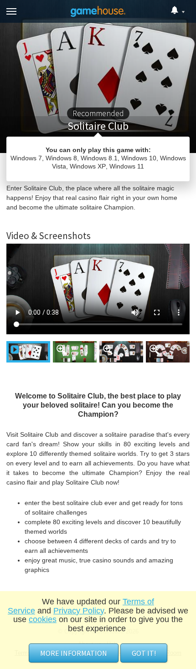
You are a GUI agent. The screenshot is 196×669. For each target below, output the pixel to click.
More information (73, 653)
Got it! (144, 653)
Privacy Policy (78, 610)
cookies (43, 619)
